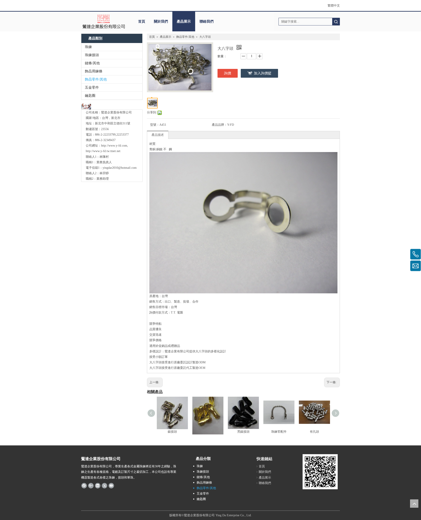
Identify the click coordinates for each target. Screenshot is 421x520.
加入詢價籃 (262, 73)
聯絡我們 (207, 21)
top (414, 503)
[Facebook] (84, 485)
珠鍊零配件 (279, 431)
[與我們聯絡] (86, 106)
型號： (154, 124)
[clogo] (103, 21)
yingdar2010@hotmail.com (120, 167)
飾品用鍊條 (93, 71)
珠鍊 (88, 47)
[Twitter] (104, 485)
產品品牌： (219, 124)
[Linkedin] (97, 485)
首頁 (141, 21)
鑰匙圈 (90, 95)
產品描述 (158, 134)
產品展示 (184, 21)
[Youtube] (111, 485)
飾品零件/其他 (96, 79)
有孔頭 (314, 431)
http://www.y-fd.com (114, 145)
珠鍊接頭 (92, 55)
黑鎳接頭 (243, 431)
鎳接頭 (172, 431)
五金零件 (92, 87)
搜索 (336, 21)
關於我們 (161, 21)
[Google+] (91, 485)
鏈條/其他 (92, 63)
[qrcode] (320, 471)
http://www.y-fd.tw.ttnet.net (103, 151)
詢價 (227, 73)
